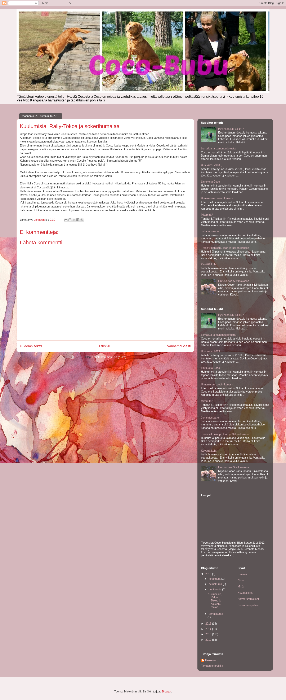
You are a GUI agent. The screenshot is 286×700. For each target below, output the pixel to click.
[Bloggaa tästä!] (70, 220)
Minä (240, 586)
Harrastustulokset (248, 598)
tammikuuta (216, 613)
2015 (208, 623)
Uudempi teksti (31, 346)
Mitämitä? (207, 214)
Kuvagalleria (245, 592)
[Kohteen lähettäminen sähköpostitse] (66, 220)
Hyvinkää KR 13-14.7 (231, 128)
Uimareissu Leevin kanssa (217, 198)
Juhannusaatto (210, 231)
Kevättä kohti (209, 264)
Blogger (166, 691)
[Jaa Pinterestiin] (82, 220)
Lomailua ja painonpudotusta (218, 148)
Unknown (211, 660)
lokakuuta (215, 578)
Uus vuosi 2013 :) (211, 165)
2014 (208, 629)
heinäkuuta (216, 584)
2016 (208, 574)
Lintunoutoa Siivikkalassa (233, 281)
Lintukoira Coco (210, 181)
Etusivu (104, 346)
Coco (241, 580)
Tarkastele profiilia (212, 665)
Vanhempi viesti (179, 346)
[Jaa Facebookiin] (78, 220)
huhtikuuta (215, 589)
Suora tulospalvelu (249, 605)
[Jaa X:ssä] (74, 220)
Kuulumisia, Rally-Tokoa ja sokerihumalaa (215, 600)
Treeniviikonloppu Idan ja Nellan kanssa (225, 247)
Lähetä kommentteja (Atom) (109, 357)
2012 (208, 639)
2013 (208, 634)
